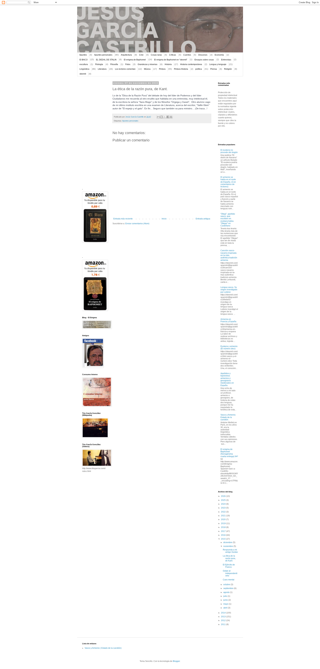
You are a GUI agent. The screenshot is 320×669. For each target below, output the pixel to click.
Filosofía (114, 64)
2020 (223, 519)
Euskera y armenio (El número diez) (229, 347)
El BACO (84, 60)
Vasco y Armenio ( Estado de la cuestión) (103, 648)
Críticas (172, 55)
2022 (223, 512)
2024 (223, 504)
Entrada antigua (203, 219)
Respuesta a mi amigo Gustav (230, 551)
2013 (223, 616)
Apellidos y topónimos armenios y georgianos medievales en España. (227, 379)
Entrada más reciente (123, 219)
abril (225, 608)
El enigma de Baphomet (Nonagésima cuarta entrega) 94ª (229, 453)
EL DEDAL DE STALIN (106, 60)
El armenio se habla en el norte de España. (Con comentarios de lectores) (228, 182)
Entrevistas (226, 60)
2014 (223, 613)
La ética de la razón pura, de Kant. (229, 558)
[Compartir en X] (164, 117)
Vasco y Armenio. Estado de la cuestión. (228, 417)
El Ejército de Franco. (229, 566)
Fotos (127, 64)
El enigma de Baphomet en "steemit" (170, 60)
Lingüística (84, 69)
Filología (99, 64)
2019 (223, 523)
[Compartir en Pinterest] (171, 117)
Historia (168, 64)
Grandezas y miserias (147, 64)
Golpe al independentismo (230, 573)
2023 (223, 508)
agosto (226, 592)
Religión (228, 69)
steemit (83, 74)
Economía (219, 55)
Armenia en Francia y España (228, 320)
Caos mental (228, 580)
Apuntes (83, 55)
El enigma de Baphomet (135, 60)
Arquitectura (126, 55)
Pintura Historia (181, 69)
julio (225, 596)
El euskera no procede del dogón (229, 151)
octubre (227, 584)
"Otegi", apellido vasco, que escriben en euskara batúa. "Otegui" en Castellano (227, 220)
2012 (223, 620)
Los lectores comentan (125, 69)
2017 (223, 531)
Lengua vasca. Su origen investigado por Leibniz (228, 289)
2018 (223, 527)
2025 (223, 500)
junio (225, 600)
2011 (223, 624)
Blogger (176, 661)
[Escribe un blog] (161, 117)
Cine (141, 55)
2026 (223, 496)
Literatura (102, 69)
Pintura (162, 69)
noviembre (228, 546)
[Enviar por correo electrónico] (158, 117)
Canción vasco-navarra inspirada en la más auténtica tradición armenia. (228, 255)
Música (147, 69)
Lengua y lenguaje (217, 64)
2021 (223, 515)
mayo (226, 604)
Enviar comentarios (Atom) (137, 223)
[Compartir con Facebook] (168, 117)
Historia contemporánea (191, 64)
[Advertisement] (92, 132)
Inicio (164, 219)
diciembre (228, 542)
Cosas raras (156, 55)
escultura (84, 64)
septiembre (228, 588)
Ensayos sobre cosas (204, 60)
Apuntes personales (103, 55)
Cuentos (187, 55)
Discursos (202, 55)
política (198, 69)
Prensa (213, 69)
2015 (223, 539)
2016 (223, 535)
